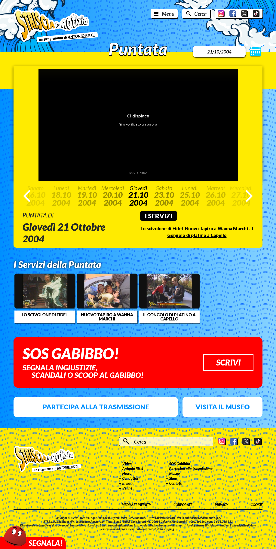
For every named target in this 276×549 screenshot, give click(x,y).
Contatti (175, 483)
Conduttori (131, 478)
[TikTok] (256, 13)
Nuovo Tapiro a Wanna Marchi (216, 228)
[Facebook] (232, 13)
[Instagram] (221, 13)
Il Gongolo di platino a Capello (169, 317)
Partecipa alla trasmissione (96, 407)
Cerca (200, 14)
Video (127, 463)
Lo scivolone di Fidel (162, 228)
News (126, 473)
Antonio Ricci (132, 468)
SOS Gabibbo (179, 463)
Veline (127, 488)
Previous (26, 196)
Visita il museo (222, 407)
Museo (174, 473)
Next (249, 196)
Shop (173, 478)
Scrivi (228, 362)
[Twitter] (244, 13)
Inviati (127, 483)
